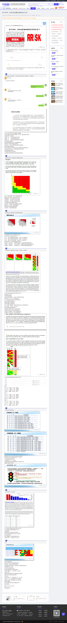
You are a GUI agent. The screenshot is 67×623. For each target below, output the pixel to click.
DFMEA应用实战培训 (54, 50)
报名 (54, 74)
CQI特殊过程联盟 (53, 0)
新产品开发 (34, 6)
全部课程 (61, 48)
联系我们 (40, 610)
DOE (38, 6)
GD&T (49, 4)
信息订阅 (40, 614)
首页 (6, 15)
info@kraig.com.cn (5, 612)
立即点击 (34, 18)
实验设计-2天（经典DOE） (55, 61)
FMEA (52, 4)
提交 (56, 4)
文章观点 (9, 15)
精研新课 (45, 610)
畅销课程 (45, 612)
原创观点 (45, 614)
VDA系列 (41, 6)
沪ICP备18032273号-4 (17, 621)
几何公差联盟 (48, 0)
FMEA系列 (33, 15)
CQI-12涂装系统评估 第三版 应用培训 (57, 66)
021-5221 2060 (7, 611)
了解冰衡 (40, 612)
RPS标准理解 (30, 6)
